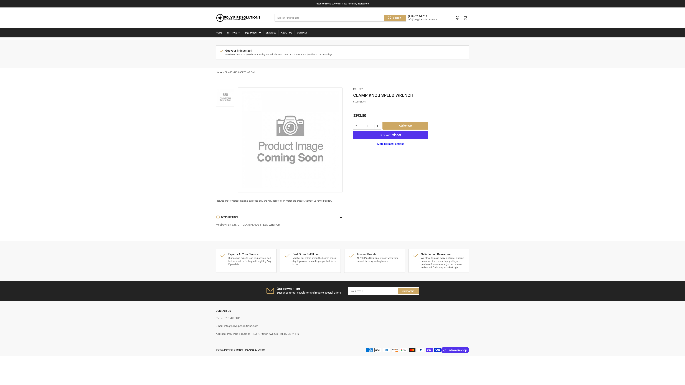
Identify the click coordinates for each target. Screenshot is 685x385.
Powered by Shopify (255, 349)
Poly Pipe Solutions (233, 349)
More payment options (390, 143)
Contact (302, 32)
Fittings (232, 32)
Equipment (251, 32)
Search (397, 17)
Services (271, 32)
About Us (286, 32)
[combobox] (340, 18)
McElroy (358, 89)
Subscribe (408, 291)
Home (219, 32)
